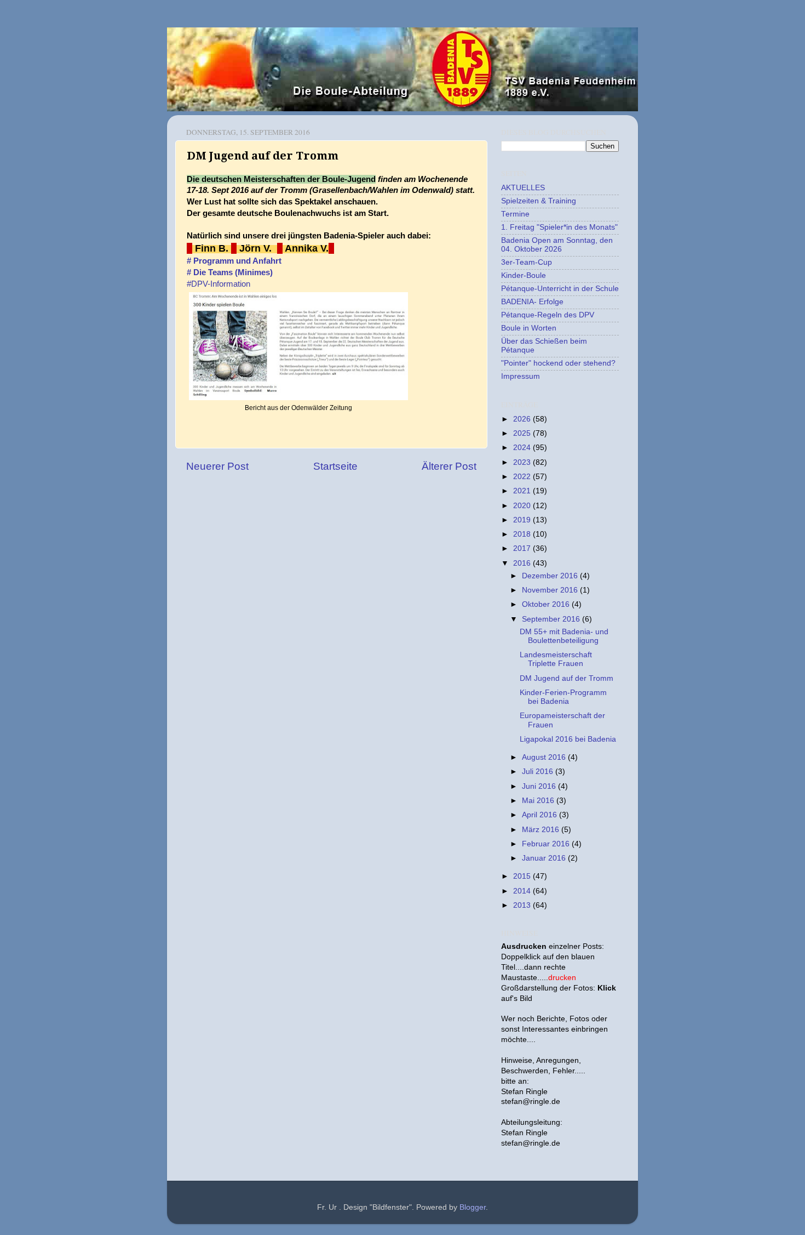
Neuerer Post (217, 466)
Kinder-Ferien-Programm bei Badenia (563, 696)
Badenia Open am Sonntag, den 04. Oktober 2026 (557, 244)
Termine (515, 214)
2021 (523, 491)
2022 (523, 477)
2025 (523, 433)
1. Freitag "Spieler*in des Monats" (559, 227)
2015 (523, 876)
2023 (523, 462)
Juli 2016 (538, 771)
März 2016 (541, 830)
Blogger (472, 1207)
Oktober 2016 (547, 604)
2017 (523, 548)
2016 (523, 563)
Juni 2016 (540, 786)
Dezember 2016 (551, 576)
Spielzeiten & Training (538, 201)
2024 (523, 447)
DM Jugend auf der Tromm (566, 678)
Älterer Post (449, 466)
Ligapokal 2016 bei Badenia (568, 739)
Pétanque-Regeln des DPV (547, 315)
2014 (523, 891)
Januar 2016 (545, 858)
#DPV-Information (218, 284)
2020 (523, 506)
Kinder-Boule (523, 275)
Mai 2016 (539, 800)
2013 (523, 905)
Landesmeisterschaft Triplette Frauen (556, 659)
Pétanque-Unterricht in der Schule (560, 288)
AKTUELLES (523, 188)
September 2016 (552, 619)
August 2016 (545, 757)
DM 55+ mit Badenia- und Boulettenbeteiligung (564, 636)
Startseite (335, 466)
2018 (523, 534)
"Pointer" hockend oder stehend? (558, 363)
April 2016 (540, 815)
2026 (523, 419)
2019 (523, 520)
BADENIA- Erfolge (532, 302)
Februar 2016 (547, 844)
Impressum (520, 376)
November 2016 (551, 590)
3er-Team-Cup (526, 262)
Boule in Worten (528, 328)
